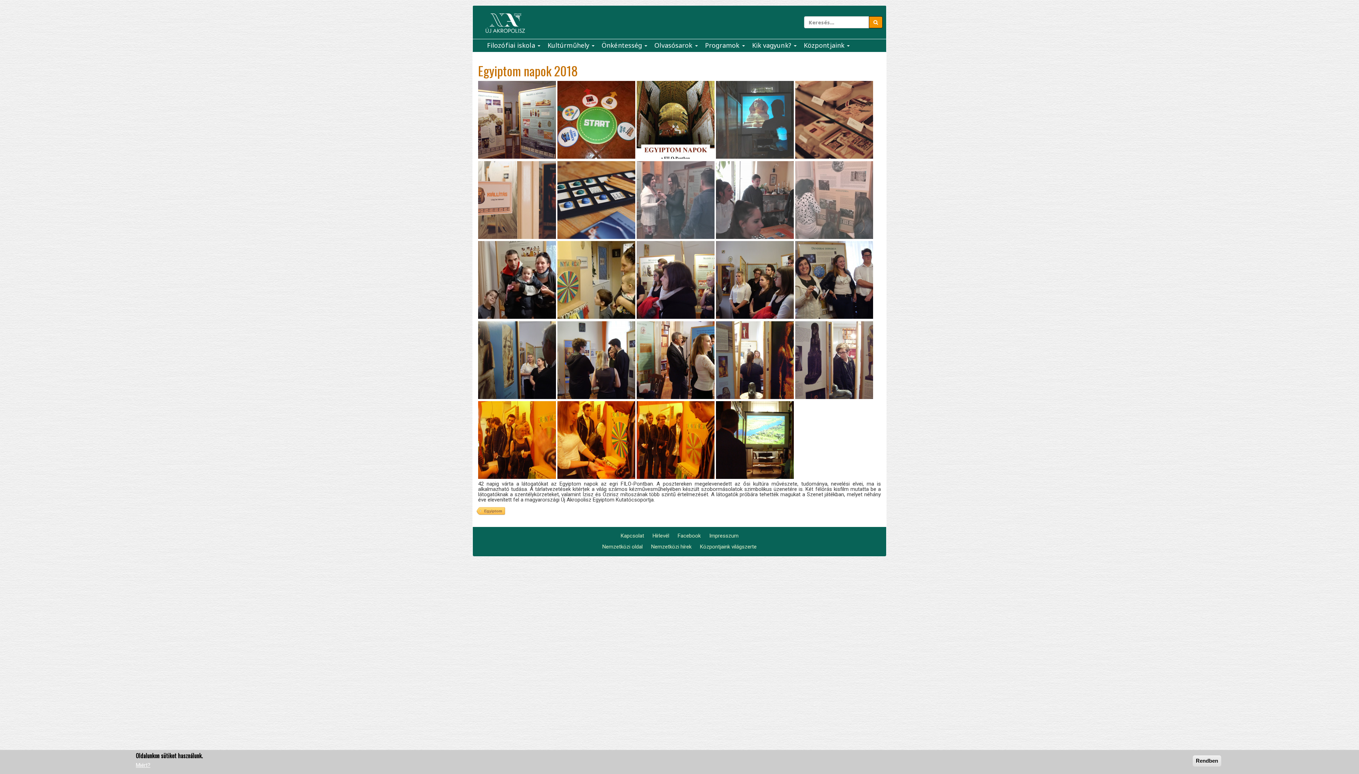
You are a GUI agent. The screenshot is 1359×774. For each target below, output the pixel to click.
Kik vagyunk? (772, 45)
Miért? (143, 765)
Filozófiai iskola (512, 45)
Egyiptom (493, 511)
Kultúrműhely (569, 45)
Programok (723, 45)
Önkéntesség (623, 45)
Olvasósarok (674, 45)
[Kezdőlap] (505, 23)
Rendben (1207, 761)
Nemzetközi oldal (622, 547)
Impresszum (724, 536)
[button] (517, 120)
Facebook (689, 536)
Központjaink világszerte (728, 547)
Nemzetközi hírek (671, 547)
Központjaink (825, 45)
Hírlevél (661, 536)
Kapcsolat (632, 536)
